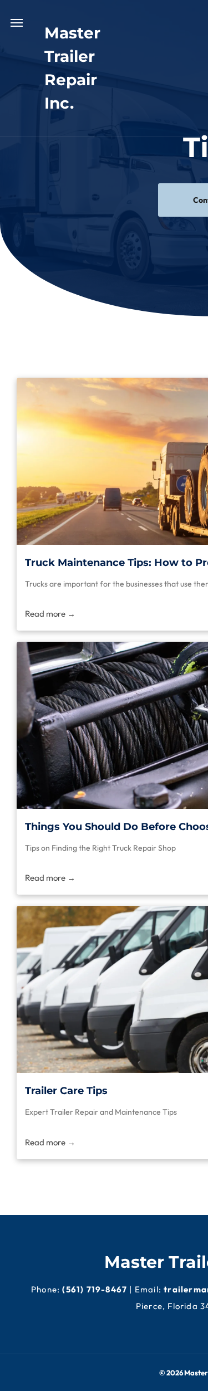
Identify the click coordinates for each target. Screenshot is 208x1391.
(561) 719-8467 (94, 1289)
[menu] (17, 23)
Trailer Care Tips (66, 1091)
